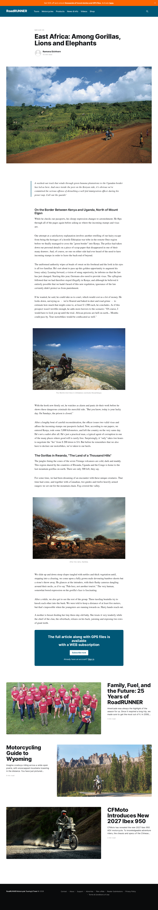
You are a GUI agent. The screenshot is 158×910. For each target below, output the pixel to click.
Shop (92, 11)
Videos (84, 11)
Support (80, 891)
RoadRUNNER (16, 11)
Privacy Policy (130, 891)
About (72, 891)
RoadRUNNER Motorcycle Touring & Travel (21, 891)
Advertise (89, 891)
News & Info (72, 11)
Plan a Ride (100, 891)
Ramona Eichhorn (52, 51)
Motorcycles (47, 11)
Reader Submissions (115, 891)
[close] (155, 3)
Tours (36, 11)
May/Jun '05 (39, 30)
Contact (64, 891)
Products (60, 11)
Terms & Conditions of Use (99, 895)
